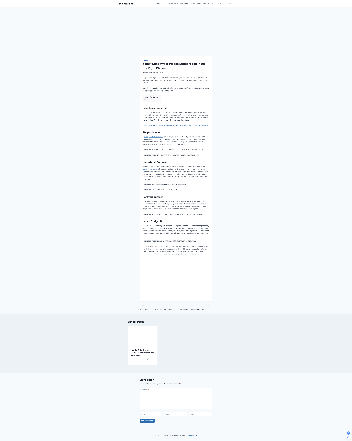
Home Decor (173, 3)
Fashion (145, 60)
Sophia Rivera (148, 72)
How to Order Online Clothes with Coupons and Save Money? (142, 353)
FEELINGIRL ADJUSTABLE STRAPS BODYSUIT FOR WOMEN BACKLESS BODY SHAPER (176, 125)
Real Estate (184, 3)
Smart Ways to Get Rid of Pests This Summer (156, 307)
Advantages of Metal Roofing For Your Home (196, 307)
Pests (230, 3)
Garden (193, 3)
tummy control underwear (153, 137)
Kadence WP (192, 435)
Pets (199, 3)
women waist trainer (150, 169)
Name (143, 414)
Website (193, 414)
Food (204, 3)
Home (159, 3)
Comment (144, 390)
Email (168, 414)
